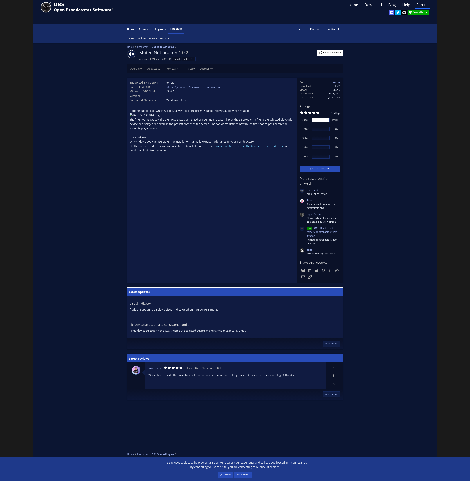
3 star (305, 138)
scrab (310, 249)
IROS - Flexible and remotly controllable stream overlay (322, 231)
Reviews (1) (173, 68)
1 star (305, 156)
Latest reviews (138, 38)
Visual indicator (140, 303)
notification (188, 59)
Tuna (309, 200)
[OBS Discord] (391, 12)
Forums (143, 29)
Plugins (158, 29)
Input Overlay (314, 214)
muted (176, 59)
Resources (176, 28)
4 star (305, 128)
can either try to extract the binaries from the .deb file (250, 146)
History (190, 68)
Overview (136, 68)
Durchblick (312, 190)
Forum (422, 4)
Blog (392, 4)
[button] (150, 29)
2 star (305, 147)
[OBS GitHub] (404, 12)
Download (373, 4)
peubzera (154, 368)
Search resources (159, 38)
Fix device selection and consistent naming (160, 324)
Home (353, 4)
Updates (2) (154, 68)
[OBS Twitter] (398, 12)
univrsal (146, 59)
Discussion (207, 68)
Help (406, 4)
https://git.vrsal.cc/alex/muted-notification (193, 87)
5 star (305, 119)
